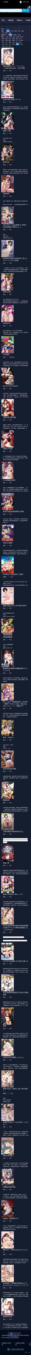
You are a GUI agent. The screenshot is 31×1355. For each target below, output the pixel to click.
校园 (3, 38)
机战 (17, 38)
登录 (24, 2)
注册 (27, 2)
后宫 (3, 42)
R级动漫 (10, 20)
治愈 (13, 42)
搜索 (24, 10)
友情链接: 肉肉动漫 (6, 1343)
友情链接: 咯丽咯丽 (20, 1343)
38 (15, 1337)
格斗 (14, 36)
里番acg (19, 20)
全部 (8, 31)
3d (19, 40)
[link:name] (5, 1337)
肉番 (13, 40)
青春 (6, 40)
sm (16, 40)
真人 (3, 40)
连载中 (15, 35)
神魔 (13, 38)
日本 (3, 33)
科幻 (20, 38)
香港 (15, 31)
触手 (22, 40)
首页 (3, 20)
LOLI (10, 38)
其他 (10, 33)
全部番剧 (5, 2)
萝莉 (10, 42)
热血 (11, 36)
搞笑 (6, 38)
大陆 (12, 31)
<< (9, 1333)
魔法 (10, 40)
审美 (17, 42)
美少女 (22, 36)
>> (17, 1337)
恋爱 (17, 36)
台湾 (19, 31)
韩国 (6, 33)
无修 (20, 42)
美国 (22, 31)
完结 (19, 35)
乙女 (6, 42)
